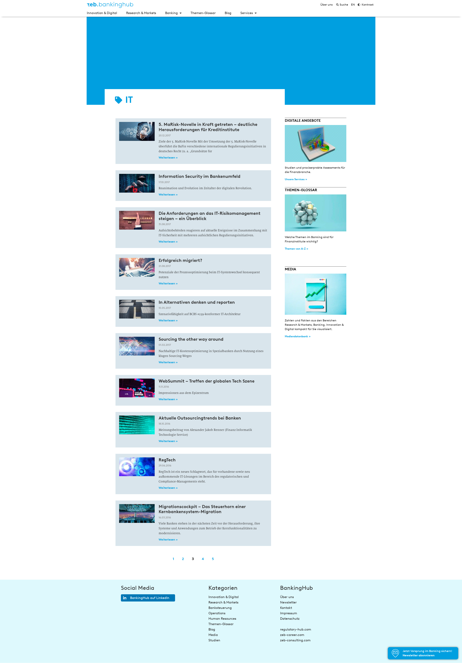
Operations (216, 613)
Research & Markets (141, 13)
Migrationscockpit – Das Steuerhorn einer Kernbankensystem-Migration (202, 509)
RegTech (167, 459)
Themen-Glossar (203, 13)
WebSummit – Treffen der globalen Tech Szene (206, 381)
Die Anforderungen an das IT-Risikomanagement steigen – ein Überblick (209, 216)
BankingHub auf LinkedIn (149, 598)
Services (246, 13)
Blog (228, 13)
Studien (214, 640)
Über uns (287, 597)
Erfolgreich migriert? (180, 260)
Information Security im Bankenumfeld (199, 176)
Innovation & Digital (102, 13)
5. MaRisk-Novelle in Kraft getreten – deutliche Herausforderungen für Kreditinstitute (208, 127)
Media (213, 635)
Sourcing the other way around (191, 339)
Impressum (288, 613)
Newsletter (288, 602)
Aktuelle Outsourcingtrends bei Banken (200, 418)
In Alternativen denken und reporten (197, 302)
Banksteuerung (220, 608)
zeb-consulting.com (295, 640)
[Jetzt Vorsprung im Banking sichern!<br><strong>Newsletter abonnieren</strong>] (395, 653)
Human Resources (222, 619)
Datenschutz (290, 619)
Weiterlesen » (168, 157)
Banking (171, 13)
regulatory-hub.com (295, 629)
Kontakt (286, 608)
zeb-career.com (292, 635)
